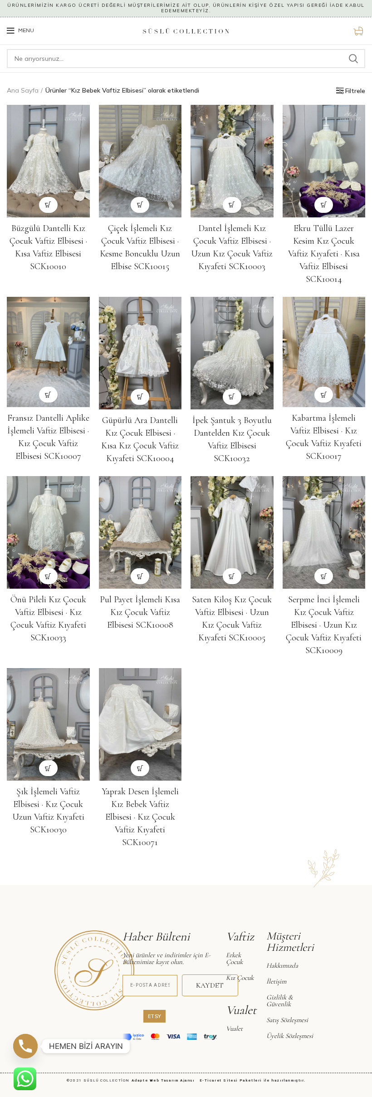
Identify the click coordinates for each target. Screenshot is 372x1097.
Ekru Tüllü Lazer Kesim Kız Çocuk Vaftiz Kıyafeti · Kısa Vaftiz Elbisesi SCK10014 (324, 254)
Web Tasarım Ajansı (174, 1080)
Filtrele (355, 91)
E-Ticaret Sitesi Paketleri (231, 1080)
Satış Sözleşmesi (287, 1020)
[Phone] (25, 1046)
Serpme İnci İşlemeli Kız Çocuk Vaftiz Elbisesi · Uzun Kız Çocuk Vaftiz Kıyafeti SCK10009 (324, 625)
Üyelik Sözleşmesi (289, 1036)
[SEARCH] (353, 58)
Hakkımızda (282, 965)
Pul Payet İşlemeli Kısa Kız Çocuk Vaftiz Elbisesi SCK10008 (140, 612)
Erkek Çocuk (234, 958)
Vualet (234, 1028)
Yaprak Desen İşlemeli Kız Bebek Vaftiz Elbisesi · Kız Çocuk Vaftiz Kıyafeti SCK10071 (140, 817)
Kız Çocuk (240, 978)
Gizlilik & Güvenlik (279, 1000)
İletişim (276, 981)
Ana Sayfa (23, 90)
